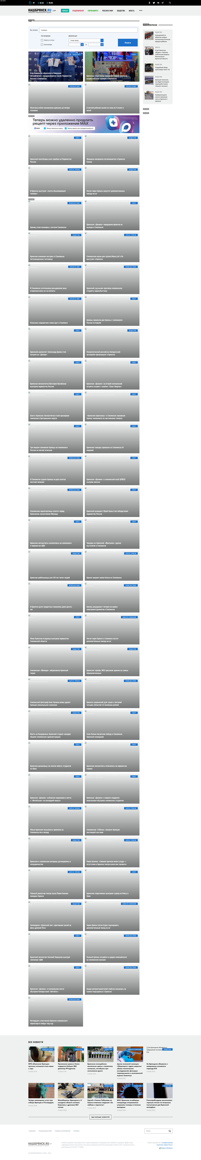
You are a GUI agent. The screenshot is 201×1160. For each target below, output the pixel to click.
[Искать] (170, 1131)
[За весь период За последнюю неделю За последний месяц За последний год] (86, 40)
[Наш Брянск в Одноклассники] (149, 3)
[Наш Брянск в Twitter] (154, 3)
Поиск (128, 42)
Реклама (76, 1131)
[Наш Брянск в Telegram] (162, 3)
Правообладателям (45, 1131)
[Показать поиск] (170, 3)
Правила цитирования (62, 1131)
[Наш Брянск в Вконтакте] (158, 3)
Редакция (32, 1131)
